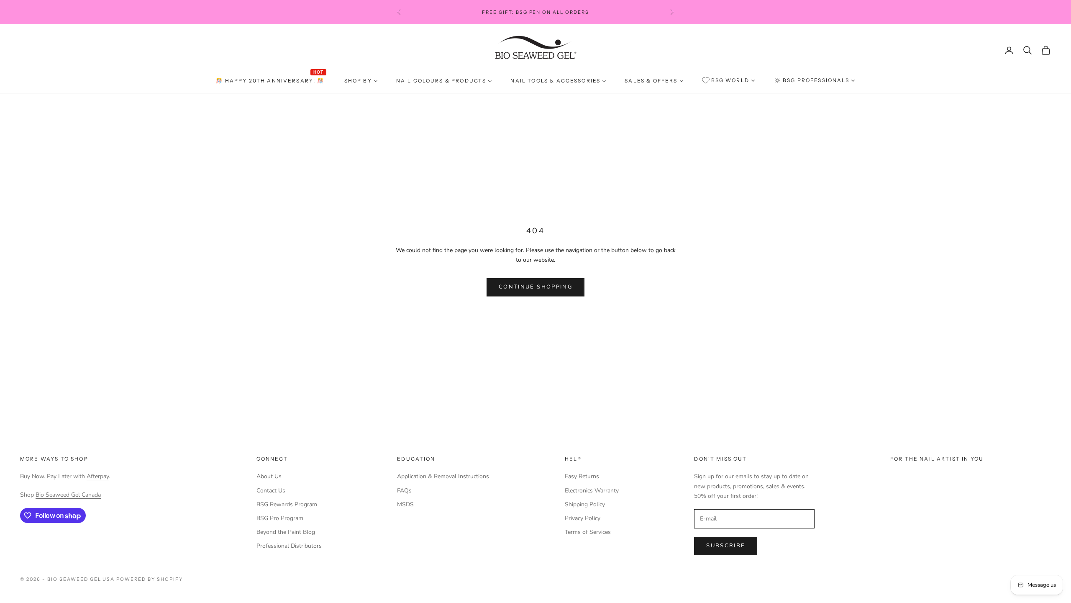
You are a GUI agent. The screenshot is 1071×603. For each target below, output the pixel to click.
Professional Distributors (289, 546)
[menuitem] (270, 80)
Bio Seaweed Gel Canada (68, 495)
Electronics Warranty (592, 491)
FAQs (404, 491)
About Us (269, 476)
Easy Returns (582, 476)
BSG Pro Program (279, 518)
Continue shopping (535, 287)
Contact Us (270, 491)
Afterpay (98, 476)
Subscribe (725, 545)
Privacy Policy (582, 518)
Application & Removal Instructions (443, 476)
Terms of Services (588, 532)
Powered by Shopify (149, 579)
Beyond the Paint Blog (285, 532)
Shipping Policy (585, 504)
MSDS (405, 504)
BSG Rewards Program (286, 504)
